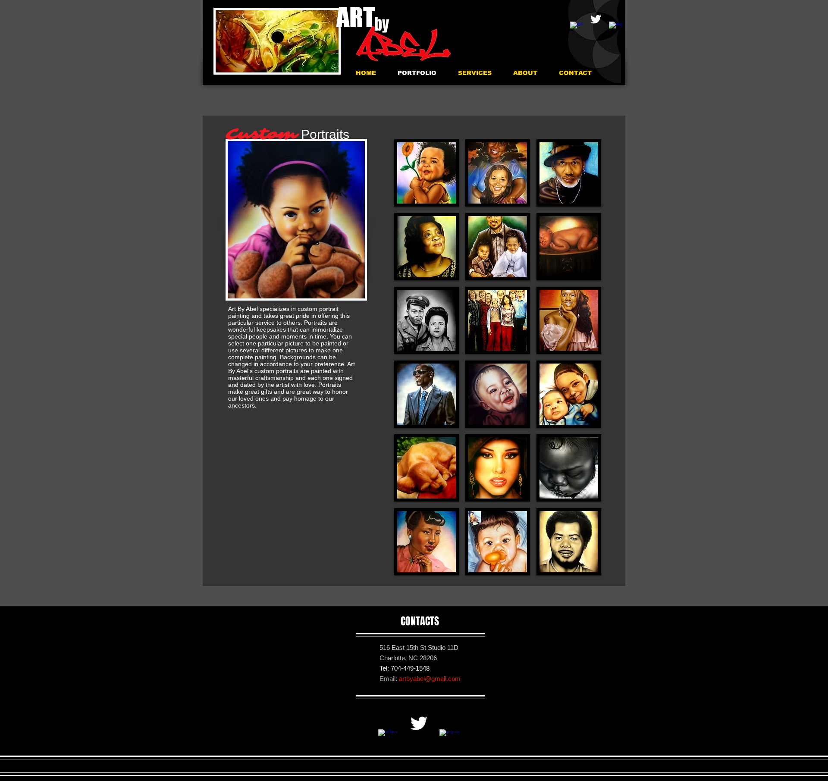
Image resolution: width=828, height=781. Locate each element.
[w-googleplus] (615, 28)
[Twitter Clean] (596, 19)
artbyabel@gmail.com (430, 678)
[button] (426, 173)
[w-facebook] (576, 28)
